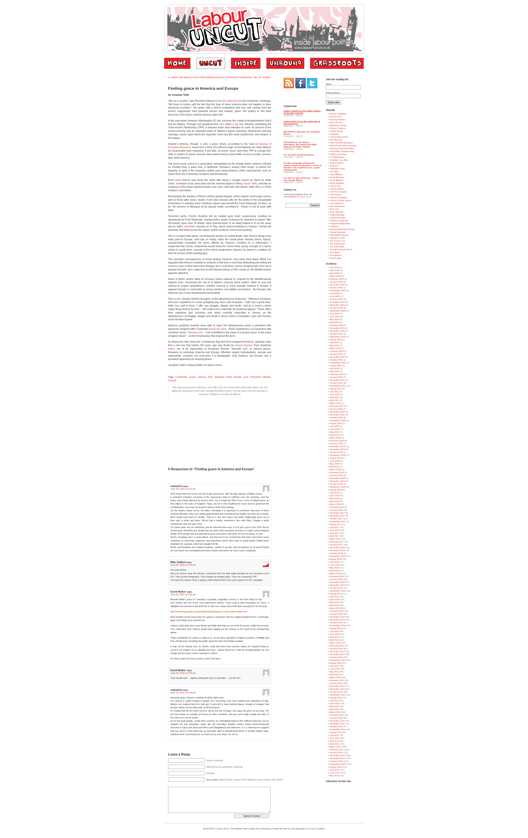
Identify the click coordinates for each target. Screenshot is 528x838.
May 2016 (334, 568)
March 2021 (335, 403)
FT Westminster (337, 157)
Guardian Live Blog (339, 160)
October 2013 (336, 657)
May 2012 (334, 706)
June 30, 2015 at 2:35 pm (183, 594)
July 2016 (334, 562)
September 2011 (338, 729)
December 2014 (337, 617)
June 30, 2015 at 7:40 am (183, 565)
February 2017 (337, 542)
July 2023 (334, 342)
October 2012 (336, 692)
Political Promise (337, 218)
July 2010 (334, 770)
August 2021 (336, 389)
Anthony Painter (337, 119)
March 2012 (335, 712)
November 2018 (337, 481)
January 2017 (336, 544)
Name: (329, 84)
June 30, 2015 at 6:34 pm (183, 692)
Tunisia (172, 380)
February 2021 (337, 406)
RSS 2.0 (222, 391)
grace (193, 377)
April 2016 (334, 570)
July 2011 (334, 735)
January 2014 (336, 648)
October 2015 (336, 588)
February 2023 (337, 351)
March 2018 (335, 504)
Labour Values (337, 189)
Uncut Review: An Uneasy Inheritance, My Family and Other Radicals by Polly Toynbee (300, 144)
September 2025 (338, 290)
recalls (177, 298)
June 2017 (335, 530)
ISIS (210, 377)
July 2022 (334, 368)
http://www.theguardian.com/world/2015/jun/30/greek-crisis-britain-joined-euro (209, 611)
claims (178, 180)
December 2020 (337, 412)
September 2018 (338, 487)
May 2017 (334, 533)
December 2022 (337, 357)
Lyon (246, 377)
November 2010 (337, 758)
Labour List (335, 186)
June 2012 (335, 703)
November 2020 (337, 415)
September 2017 (338, 521)
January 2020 (336, 443)
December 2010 (337, 755)
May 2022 (334, 371)
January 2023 (336, 354)
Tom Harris (335, 252)
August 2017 (336, 524)
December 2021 (337, 380)
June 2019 (335, 461)
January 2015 (336, 614)
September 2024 (338, 311)
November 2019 (337, 449)
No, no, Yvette (261, 77)
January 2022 (336, 377)
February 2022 (337, 374)
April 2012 (334, 709)
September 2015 (338, 591)
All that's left (335, 117)
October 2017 (336, 518)
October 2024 (336, 308)
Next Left (334, 209)
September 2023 (338, 337)
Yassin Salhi (250, 183)
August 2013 (336, 663)
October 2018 (336, 484)
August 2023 (336, 339)
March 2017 (335, 539)
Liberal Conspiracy (338, 197)
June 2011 (335, 738)
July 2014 (334, 631)
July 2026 (334, 267)
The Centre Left (337, 241)
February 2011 (337, 749)
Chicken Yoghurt (337, 128)
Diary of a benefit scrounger (343, 145)
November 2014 (337, 620)
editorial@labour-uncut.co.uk (297, 197)
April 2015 (334, 605)
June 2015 (335, 599)
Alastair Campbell (338, 114)
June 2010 (335, 773)
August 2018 (336, 490)
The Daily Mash (337, 246)
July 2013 (334, 666)
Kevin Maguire (336, 180)
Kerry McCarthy (337, 177)
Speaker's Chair (337, 238)
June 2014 (335, 634)
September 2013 (338, 660)
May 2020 (334, 432)
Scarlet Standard (338, 232)
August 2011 (336, 732)
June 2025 (335, 296)
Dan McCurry (336, 140)
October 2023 (336, 334)
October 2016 (336, 553)
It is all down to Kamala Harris (299, 155)
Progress (334, 226)
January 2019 (336, 475)
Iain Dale (334, 171)
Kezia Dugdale (337, 183)
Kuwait (237, 377)
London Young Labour (340, 200)
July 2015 (334, 596)
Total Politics (336, 258)
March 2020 (335, 438)
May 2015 (334, 602)
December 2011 (337, 721)
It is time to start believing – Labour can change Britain (301, 179)
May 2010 (334, 775)
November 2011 (337, 723)
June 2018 (335, 495)
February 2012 (337, 715)
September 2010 (338, 764)
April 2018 (334, 501)
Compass (334, 134)
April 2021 (334, 400)
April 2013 (334, 674)
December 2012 (337, 686)
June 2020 (335, 429)
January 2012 (336, 718)
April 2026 (334, 273)
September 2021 (338, 386)
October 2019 (336, 452)
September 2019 (338, 455)
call (269, 203)
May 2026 (334, 270)
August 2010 (336, 767)
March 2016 (335, 573)
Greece (202, 377)
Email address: (333, 93)
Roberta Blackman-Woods (342, 229)
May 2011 (334, 741)
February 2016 (337, 576)
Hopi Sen (334, 166)
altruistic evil (195, 332)
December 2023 (337, 328)
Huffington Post (337, 168)
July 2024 (334, 313)
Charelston (181, 377)
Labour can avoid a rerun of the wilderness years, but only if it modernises (211, 77)
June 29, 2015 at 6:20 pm (183, 489)
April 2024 (334, 322)
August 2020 (336, 423)
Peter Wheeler (336, 212)
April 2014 (334, 640)
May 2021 (334, 397)
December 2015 (337, 582)
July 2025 (334, 293)
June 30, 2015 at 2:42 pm (183, 673)
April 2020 (334, 435)
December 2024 (337, 302)
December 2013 (337, 651)
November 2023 (337, 331)
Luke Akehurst (336, 203)
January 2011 (336, 752)
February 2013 (337, 680)
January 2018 (336, 510)
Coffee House (336, 131)
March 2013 (335, 677)
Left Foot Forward (338, 192)
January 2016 (336, 579)
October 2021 (336, 383)
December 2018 (337, 478)
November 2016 (337, 550)
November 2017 (337, 516)
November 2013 (337, 654)
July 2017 (334, 527)
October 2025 (336, 287)
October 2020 (336, 417)
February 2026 (337, 279)
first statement (230, 100)
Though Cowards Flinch (341, 249)
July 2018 (334, 492)
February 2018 (337, 507)
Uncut (255, 387)
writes (171, 348)
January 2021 (336, 409)
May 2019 (334, 464)
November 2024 (337, 305)
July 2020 (334, 426)
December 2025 (337, 285)
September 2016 (338, 556)
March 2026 (335, 276)
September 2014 (338, 625)
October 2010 (336, 761)
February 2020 (337, 441)
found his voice (217, 329)
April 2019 (334, 467)
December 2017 (337, 513)
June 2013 (335, 669)
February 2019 (337, 472)
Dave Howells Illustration (341, 142)
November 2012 (337, 689)
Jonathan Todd (223, 377)
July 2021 (334, 391)
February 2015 (337, 611)
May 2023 (334, 345)
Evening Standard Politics (342, 148)
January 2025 (336, 299)
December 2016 (337, 547)
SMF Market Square (339, 235)
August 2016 (336, 559)
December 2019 (337, 446)
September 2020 (338, 420)
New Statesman (337, 206)
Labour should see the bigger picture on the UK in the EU (302, 112)
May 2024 (334, 319)
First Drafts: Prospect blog (342, 151)
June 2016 (335, 565)
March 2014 (335, 643)
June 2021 (335, 394)
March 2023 (335, 348)
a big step (238, 124)
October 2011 (336, 726)
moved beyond (243, 345)
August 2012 (336, 698)
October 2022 (336, 360)
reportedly (189, 226)
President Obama (260, 377)
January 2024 (336, 325)
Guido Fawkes (336, 163)
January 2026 (336, 282)
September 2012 (338, 695)
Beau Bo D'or (336, 122)
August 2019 (336, 458)
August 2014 (336, 628)
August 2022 (336, 365)
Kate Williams (336, 174)
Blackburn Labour (338, 125)
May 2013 (334, 672)
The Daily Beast (337, 244)
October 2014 (336, 622)
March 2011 (335, 747)
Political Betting (337, 215)
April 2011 (334, 744)
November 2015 (337, 585)
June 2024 (335, 316)
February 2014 (337, 646)
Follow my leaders (338, 154)
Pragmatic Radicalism (340, 223)
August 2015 (336, 594)
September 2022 (338, 363)
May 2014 (334, 637)
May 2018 (334, 498)
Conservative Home (339, 137)
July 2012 (334, 700)
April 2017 (334, 536)
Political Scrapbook (339, 220)
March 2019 (335, 469)
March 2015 (335, 608)
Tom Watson (336, 255)
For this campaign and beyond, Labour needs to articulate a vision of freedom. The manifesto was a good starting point (302, 166)
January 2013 (336, 683)
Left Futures (335, 194)
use (262, 186)
